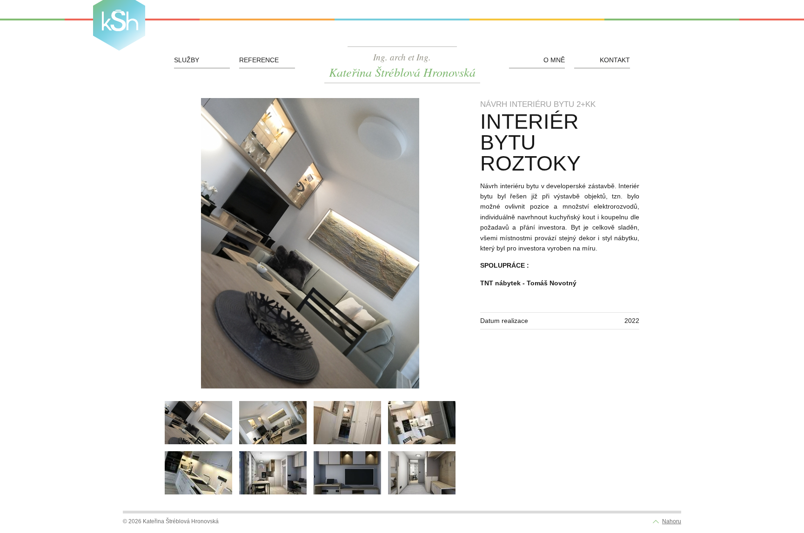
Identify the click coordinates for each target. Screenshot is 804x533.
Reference (259, 60)
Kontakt (615, 60)
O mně (554, 60)
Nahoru (671, 521)
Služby (186, 60)
